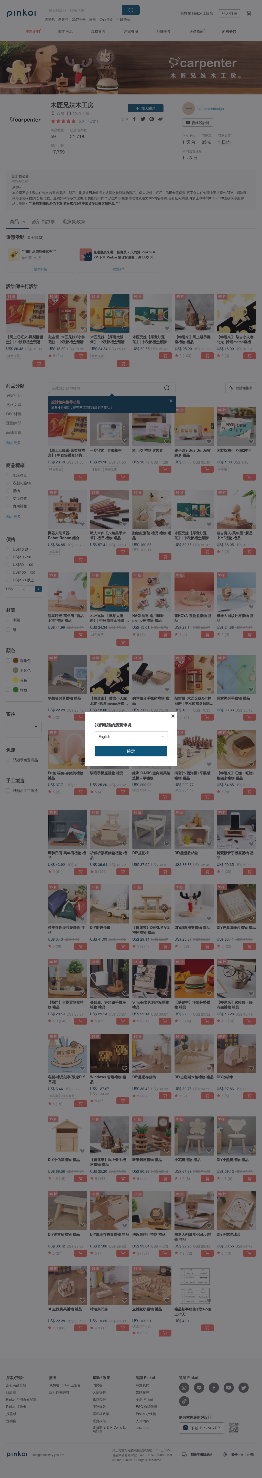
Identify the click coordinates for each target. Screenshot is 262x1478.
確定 (131, 751)
